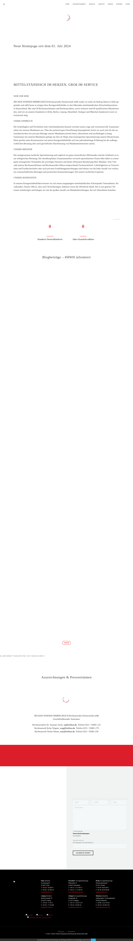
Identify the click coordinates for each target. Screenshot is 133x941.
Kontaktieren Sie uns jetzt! (109, 755)
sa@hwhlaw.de (70, 725)
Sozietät (101, 4)
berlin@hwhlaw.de (101, 892)
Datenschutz (71, 931)
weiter (66, 642)
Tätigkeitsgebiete (79, 4)
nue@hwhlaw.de (67, 731)
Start (67, 4)
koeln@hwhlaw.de (46, 892)
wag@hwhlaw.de (67, 728)
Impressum (61, 931)
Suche (128, 4)
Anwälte (92, 4)
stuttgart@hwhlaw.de (75, 907)
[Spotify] (49, 915)
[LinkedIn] (40, 915)
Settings (93, 940)
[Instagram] (29, 915)
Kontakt (119, 4)
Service (110, 4)
